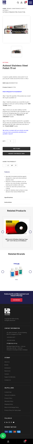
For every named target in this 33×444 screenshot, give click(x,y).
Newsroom (7, 371)
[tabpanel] (16, 231)
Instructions (8, 202)
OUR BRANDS (16, 300)
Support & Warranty (9, 377)
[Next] (30, 232)
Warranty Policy (8, 401)
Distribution (7, 368)
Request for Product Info (16, 153)
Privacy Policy (8, 398)
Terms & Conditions (9, 395)
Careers (6, 374)
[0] (25, 2)
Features (7, 172)
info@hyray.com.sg (12, 343)
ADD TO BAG (16, 148)
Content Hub (7, 392)
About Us (7, 362)
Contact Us (7, 380)
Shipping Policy (8, 404)
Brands (6, 365)
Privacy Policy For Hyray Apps (12, 410)
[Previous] (2, 232)
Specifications (8, 197)
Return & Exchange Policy (11, 407)
